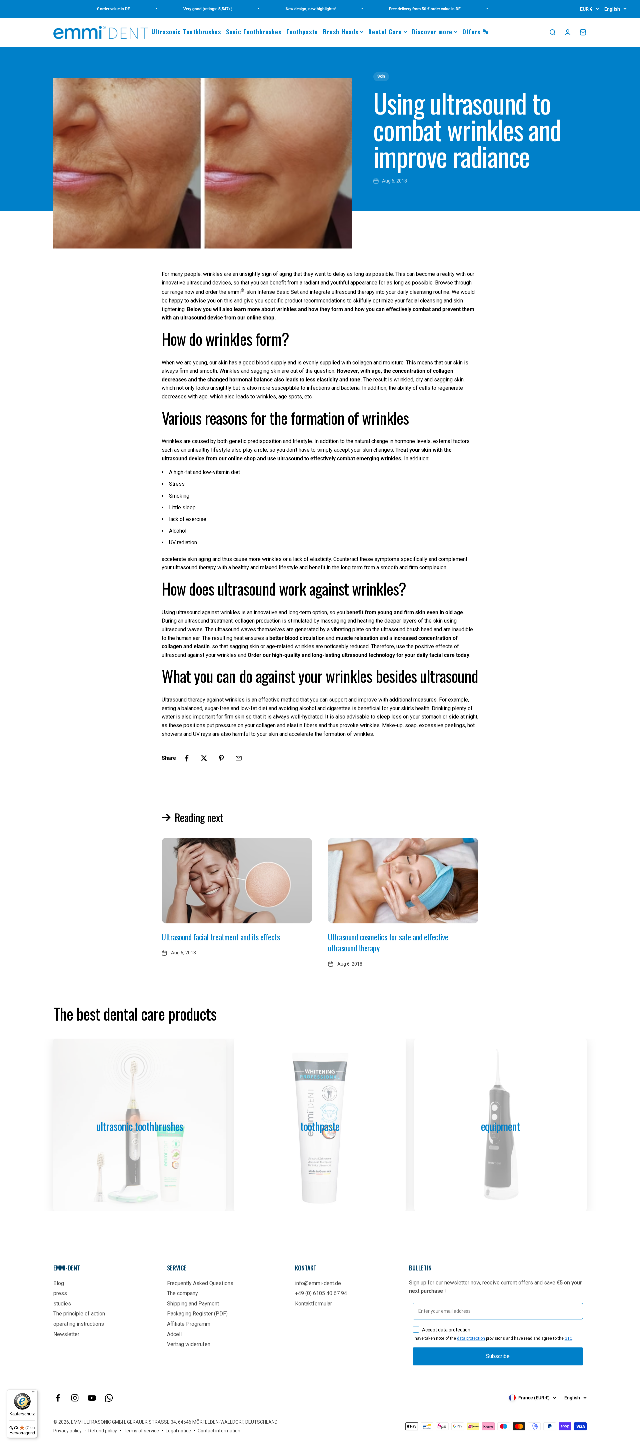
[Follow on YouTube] (91, 1397)
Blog (58, 1283)
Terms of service (141, 1430)
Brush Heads (340, 31)
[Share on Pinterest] (221, 758)
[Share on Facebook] (186, 758)
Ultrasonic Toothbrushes (186, 31)
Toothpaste (302, 31)
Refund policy (102, 1430)
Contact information (219, 1430)
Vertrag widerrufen (188, 1344)
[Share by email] (238, 758)
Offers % (475, 31)
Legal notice (178, 1430)
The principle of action (79, 1313)
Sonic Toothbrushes (253, 31)
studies (62, 1303)
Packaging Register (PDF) (197, 1313)
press (60, 1293)
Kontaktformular (313, 1303)
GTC (568, 1338)
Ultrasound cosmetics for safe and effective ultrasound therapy (388, 942)
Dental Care (385, 31)
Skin (381, 76)
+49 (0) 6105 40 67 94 (321, 1293)
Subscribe (498, 1356)
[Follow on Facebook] (57, 1397)
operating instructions (78, 1324)
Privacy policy (67, 1430)
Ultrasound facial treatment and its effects (221, 937)
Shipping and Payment (193, 1303)
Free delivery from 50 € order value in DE (400, 9)
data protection (471, 1338)
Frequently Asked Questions (200, 1283)
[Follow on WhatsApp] (108, 1397)
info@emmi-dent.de (318, 1283)
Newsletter (66, 1334)
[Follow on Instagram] (74, 1397)
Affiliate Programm (188, 1324)
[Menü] (34, 1393)
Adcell (174, 1334)
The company (182, 1293)
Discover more (432, 31)
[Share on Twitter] (204, 758)
